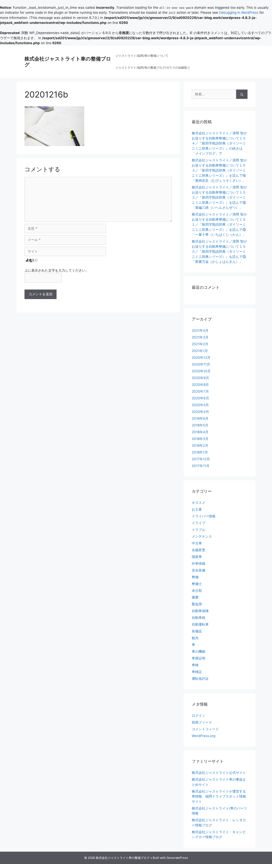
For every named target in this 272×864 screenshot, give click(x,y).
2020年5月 (200, 405)
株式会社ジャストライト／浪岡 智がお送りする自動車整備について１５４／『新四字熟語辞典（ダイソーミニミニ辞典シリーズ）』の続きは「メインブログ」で (219, 143)
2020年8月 (200, 385)
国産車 (197, 557)
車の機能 (198, 651)
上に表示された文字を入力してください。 (56, 270)
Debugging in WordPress (238, 13)
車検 (195, 665)
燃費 (195, 597)
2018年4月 (200, 432)
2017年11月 (200, 466)
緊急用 (197, 604)
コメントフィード (205, 729)
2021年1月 (200, 351)
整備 (195, 577)
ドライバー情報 (203, 516)
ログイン (198, 716)
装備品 (197, 631)
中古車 (197, 543)
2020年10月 (201, 371)
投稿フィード (202, 722)
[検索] (242, 94)
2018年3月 (200, 439)
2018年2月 (200, 446)
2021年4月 (200, 331)
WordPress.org (203, 736)
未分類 (197, 591)
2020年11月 (201, 364)
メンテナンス (202, 536)
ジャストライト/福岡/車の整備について (141, 56)
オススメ (198, 503)
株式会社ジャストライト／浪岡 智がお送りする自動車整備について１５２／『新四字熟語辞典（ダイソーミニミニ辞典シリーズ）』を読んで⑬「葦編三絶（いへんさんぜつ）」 (219, 197)
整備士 (197, 584)
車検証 (197, 672)
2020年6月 (200, 398)
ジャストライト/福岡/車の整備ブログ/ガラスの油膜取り (152, 67)
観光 (195, 638)
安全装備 (198, 570)
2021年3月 (200, 337)
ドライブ (198, 523)
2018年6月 (200, 418)
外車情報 (198, 564)
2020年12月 (201, 358)
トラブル (198, 530)
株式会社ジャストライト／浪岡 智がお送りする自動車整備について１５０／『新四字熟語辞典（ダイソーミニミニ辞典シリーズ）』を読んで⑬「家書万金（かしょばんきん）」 (219, 251)
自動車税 (198, 618)
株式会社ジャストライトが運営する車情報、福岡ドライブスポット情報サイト (219, 796)
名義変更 (198, 550)
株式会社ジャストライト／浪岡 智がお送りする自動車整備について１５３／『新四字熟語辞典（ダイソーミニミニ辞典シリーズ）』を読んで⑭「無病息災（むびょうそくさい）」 (219, 170)
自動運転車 (200, 624)
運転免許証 (200, 679)
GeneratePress (177, 858)
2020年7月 (200, 391)
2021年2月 (200, 344)
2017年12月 (201, 459)
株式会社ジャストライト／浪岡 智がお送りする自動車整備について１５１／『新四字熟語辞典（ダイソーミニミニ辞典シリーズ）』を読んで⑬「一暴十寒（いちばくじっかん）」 (219, 224)
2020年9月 (200, 378)
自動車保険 (200, 611)
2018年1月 (200, 452)
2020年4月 (200, 412)
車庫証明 (198, 658)
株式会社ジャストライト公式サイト (219, 773)
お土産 (197, 509)
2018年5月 (200, 425)
